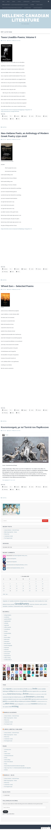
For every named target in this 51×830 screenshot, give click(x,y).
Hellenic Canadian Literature (25, 18)
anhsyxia (6, 623)
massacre (10, 699)
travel (39, 704)
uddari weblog (7, 657)
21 (23, 588)
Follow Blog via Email (10, 800)
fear (22, 694)
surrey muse (7, 653)
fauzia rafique (7, 637)
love (36, 697)
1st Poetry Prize (27, 7)
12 (10, 586)
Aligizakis (5, 601)
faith (4, 694)
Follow (5, 811)
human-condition (41, 694)
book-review (29, 688)
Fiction (19, 1)
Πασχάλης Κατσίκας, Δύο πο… (22, 564)
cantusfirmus (7, 629)
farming (18, 694)
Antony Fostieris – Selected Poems (11, 530)
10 (42, 583)
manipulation (5, 699)
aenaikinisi (6, 617)
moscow (15, 699)
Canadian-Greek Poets (14, 601)
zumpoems (8, 561)
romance (33, 701)
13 (16, 586)
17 (42, 586)
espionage (44, 691)
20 (16, 588)
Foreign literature (24, 601)
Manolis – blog (9, 775)
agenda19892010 (7, 619)
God (29, 694)
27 (16, 590)
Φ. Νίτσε (32, 4)
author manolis (7, 627)
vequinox (10, 40)
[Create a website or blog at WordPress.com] (48, 826)
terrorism (25, 703)
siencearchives (7, 651)
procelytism (20, 701)
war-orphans (6, 706)
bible (23, 688)
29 (29, 590)
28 (23, 590)
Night (20, 699)
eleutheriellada (7, 633)
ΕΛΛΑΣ (6, 434)
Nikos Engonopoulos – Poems (10, 532)
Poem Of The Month (36, 1)
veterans (44, 703)
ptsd (24, 701)
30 (36, 590)
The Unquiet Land (8, 538)
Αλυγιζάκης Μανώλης (28, 606)
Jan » (7, 594)
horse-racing (36, 694)
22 (29, 588)
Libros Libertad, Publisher (13, 729)
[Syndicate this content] (3, 712)
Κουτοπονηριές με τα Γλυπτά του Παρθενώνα (25, 427)
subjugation (21, 703)
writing (15, 706)
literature (37, 604)
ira (8, 697)
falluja (6, 694)
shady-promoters (41, 701)
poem (46, 699)
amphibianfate (7, 621)
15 (29, 586)
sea (37, 701)
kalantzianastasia (10, 564)
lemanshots (6, 641)
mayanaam (6, 647)
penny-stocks (42, 699)
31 (42, 590)
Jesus (23, 697)
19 (10, 588)
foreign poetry (31, 601)
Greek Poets (32, 604)
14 (23, 586)
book (25, 689)
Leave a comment (17, 40)
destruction (29, 691)
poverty (8, 701)
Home (3, 1)
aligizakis (9, 689)
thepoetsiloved (7, 655)
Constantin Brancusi (38, 7)
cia (14, 691)
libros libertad (7, 643)
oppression (33, 699)
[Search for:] (22, 520)
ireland (15, 697)
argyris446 (6, 625)
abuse (4, 689)
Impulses (14, 558)
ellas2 (5, 635)
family (9, 694)
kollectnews (6, 639)
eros (37, 691)
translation (10, 606)
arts (12, 688)
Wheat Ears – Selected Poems (17, 286)
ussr (42, 703)
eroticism (40, 691)
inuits (45, 694)
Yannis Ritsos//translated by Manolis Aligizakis (12, 7)
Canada (39, 688)
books (35, 688)
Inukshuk (5, 697)
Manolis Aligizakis (10, 712)
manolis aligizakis (8, 645)
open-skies (28, 699)
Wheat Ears (6, 534)
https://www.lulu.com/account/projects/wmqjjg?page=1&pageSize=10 (16, 109)
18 (3, 588)
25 (3, 590)
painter (38, 699)
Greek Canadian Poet (39, 601)
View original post (5, 480)
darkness (21, 691)
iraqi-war (11, 697)
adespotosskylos (7, 615)
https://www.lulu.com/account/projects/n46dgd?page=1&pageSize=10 (16, 228)
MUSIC (18, 699)
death (25, 691)
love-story (40, 697)
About (8, 1)
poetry (41, 604)
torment (29, 703)
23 (36, 588)
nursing (23, 699)
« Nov (4, 594)
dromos (5, 631)
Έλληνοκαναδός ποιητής (18, 606)
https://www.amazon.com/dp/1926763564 (10, 111)
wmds (10, 706)
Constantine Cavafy (8, 536)
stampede (16, 703)
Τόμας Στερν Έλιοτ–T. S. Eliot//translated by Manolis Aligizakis (15, 4)
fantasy (13, 694)
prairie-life (14, 701)
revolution (27, 701)
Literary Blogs (26, 1)
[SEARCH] (48, 1)
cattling (11, 691)
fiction (26, 693)
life (25, 697)
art (8, 601)
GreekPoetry (4, 127)
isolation (19, 697)
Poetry (13, 1)
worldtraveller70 (8, 659)
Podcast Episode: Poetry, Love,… (21, 555)
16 (36, 586)
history (32, 694)
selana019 (6, 649)
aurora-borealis (18, 689)
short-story (9, 703)
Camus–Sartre (39, 4)
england (34, 691)
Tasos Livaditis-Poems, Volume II (18, 37)
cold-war (17, 691)
